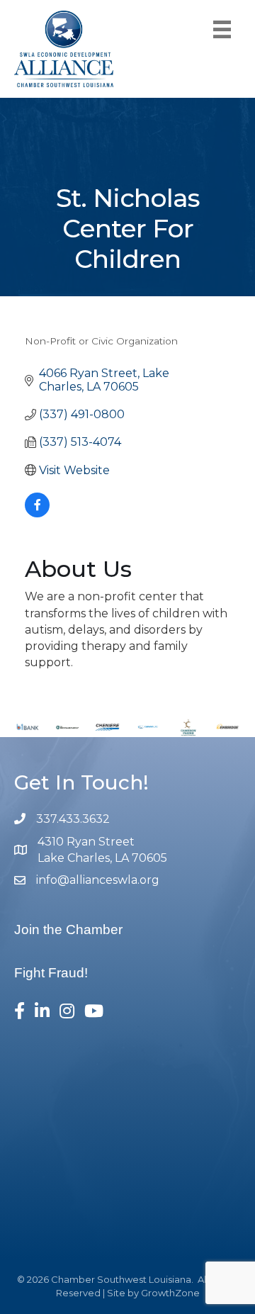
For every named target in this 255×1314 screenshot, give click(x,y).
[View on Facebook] (37, 513)
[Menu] (222, 29)
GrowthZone (170, 1292)
